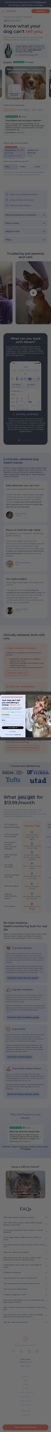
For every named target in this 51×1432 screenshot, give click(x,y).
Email (3, 720)
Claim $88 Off (12, 727)
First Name (5, 714)
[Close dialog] (49, 696)
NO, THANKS (13, 731)
